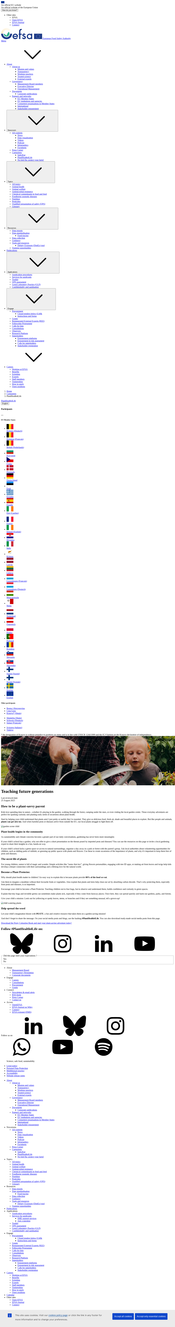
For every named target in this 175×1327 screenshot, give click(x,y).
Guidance (16, 240)
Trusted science (24, 76)
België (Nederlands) (15, 447)
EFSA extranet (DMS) (21, 1012)
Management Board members (30, 84)
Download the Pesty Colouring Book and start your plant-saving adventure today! (36, 923)
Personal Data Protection (17, 1068)
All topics (16, 184)
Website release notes (16, 1076)
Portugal (10, 641)
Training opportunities (21, 248)
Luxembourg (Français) (17, 581)
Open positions (18, 386)
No (4, 961)
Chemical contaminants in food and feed (29, 194)
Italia (9, 548)
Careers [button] (10, 367)
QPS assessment (19, 282)
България (11, 455)
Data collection (18, 238)
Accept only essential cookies (151, 1316)
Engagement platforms (27, 338)
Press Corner (17, 150)
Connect (15, 25)
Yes (4, 959)
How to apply (18, 384)
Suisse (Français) (14, 723)
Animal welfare (18, 189)
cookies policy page (58, 1315)
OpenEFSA (17, 1005)
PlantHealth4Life (25, 157)
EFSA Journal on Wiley (22, 1007)
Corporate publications (27, 94)
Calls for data (18, 326)
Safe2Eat (21, 155)
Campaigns (17, 152)
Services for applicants (21, 277)
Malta (9, 606)
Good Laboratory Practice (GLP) (26, 284)
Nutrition (16, 199)
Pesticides (16, 201)
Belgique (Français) (15, 439)
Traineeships (17, 381)
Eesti (9, 488)
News (20, 135)
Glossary (16, 206)
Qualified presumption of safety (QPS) (28, 204)
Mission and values (26, 69)
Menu (3, 41)
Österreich (11, 624)
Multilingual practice (15, 1071)
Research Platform (20, 333)
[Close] (2, 415)
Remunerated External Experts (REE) (28, 321)
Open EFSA (17, 20)
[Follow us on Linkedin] (103, 953)
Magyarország (13, 597)
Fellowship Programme (22, 323)
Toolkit (15, 279)
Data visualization (25, 138)
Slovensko (11, 665)
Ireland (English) (14, 532)
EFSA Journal (18, 22)
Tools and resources (20, 243)
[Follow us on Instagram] (62, 953)
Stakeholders (17, 336)
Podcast (21, 143)
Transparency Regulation (23, 972)
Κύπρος (10, 556)
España (10, 505)
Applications (12, 272)
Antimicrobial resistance (22, 191)
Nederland (11, 616)
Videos (21, 140)
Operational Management (28, 89)
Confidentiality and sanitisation (25, 287)
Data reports (17, 230)
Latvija (10, 564)
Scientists (16, 374)
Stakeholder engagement (28, 108)
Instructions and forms (27, 316)
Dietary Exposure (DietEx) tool (31, 245)
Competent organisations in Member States (36, 103)
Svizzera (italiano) (14, 727)
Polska (9, 632)
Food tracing (23, 235)
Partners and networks (21, 96)
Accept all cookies (123, 1316)
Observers (16, 331)
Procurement (17, 311)
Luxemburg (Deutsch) (16, 589)
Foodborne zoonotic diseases (24, 196)
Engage (11, 309)
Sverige (10, 690)
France (9, 523)
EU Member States (26, 99)
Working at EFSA (20, 369)
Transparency (23, 71)
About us (16, 66)
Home (9, 391)
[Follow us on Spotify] (103, 1056)
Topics (10, 182)
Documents (17, 91)
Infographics (23, 145)
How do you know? (9, 10)
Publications (12, 250)
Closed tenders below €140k (30, 314)
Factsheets (22, 147)
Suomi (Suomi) (13, 674)
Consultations (18, 328)
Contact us (16, 1000)
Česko (9, 464)
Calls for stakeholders (27, 343)
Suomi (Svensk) (13, 682)
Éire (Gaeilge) (13, 513)
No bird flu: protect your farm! (31, 160)
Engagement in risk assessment (31, 341)
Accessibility (12, 1073)
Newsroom (12, 130)
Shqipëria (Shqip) (14, 718)
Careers (15, 980)
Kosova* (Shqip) (14, 713)
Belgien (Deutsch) (14, 431)
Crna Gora (11, 711)
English (5, 404)
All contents (17, 133)
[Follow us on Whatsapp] (21, 1056)
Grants (15, 318)
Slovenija (11, 657)
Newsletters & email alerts (23, 992)
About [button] (9, 64)
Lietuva (10, 573)
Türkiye (10, 730)
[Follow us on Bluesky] (21, 953)
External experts (24, 79)
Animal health (18, 187)
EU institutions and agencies (30, 101)
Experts (15, 377)
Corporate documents (21, 975)
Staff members (18, 379)
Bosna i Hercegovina (16, 708)
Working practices (25, 74)
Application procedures (22, 274)
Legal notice (12, 1066)
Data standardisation (21, 233)
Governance (17, 81)
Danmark (11, 472)
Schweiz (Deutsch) (15, 720)
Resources (12, 228)
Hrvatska (10, 540)
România (10, 649)
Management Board (20, 970)
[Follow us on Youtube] (144, 953)
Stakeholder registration (28, 346)
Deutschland (12, 480)
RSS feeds (16, 995)
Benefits (15, 372)
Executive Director (26, 86)
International (23, 106)
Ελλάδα (10, 497)
